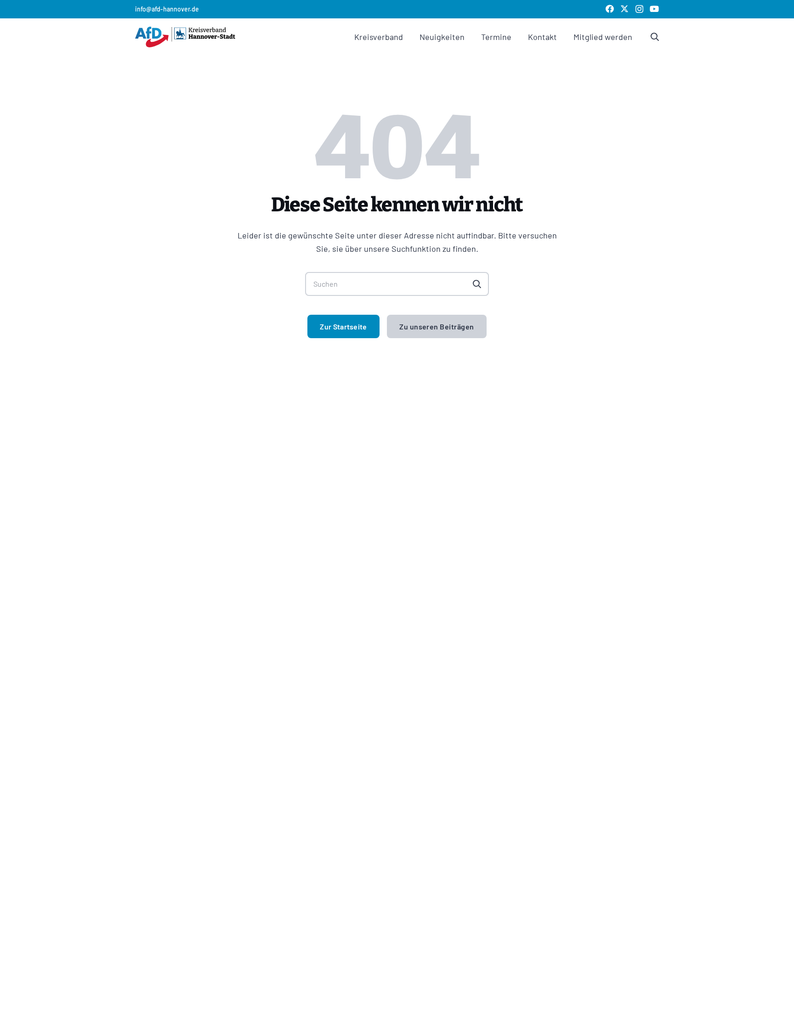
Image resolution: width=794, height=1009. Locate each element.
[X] (624, 9)
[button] (410, 37)
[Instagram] (639, 9)
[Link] (655, 37)
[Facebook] (610, 9)
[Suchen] (477, 284)
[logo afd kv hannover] (185, 37)
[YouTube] (654, 9)
